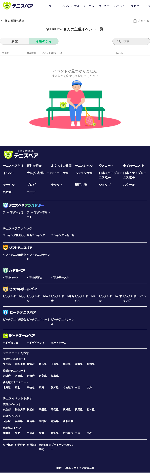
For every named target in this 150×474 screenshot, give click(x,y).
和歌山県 (68, 421)
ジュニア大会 (60, 173)
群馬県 (67, 364)
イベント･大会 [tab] (70, 6)
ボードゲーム (58, 342)
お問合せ (20, 444)
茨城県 (79, 364)
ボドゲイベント (36, 342)
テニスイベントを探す (17, 398)
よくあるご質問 (61, 165)
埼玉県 (43, 364)
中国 (77, 387)
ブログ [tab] (135, 6)
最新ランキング (36, 235)
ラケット (57, 184)
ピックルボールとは (14, 296)
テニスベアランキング (17, 228)
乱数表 (7, 192)
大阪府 (7, 375)
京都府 (31, 375)
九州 (89, 387)
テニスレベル (84, 165)
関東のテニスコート (14, 358)
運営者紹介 (34, 165)
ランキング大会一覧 (62, 235)
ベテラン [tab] (119, 6)
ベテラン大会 (84, 173)
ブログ (31, 184)
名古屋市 (68, 387)
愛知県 (55, 387)
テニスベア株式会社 (82, 468)
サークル (9, 184)
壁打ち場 (81, 184)
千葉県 (55, 364)
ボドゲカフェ (10, 342)
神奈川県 (20, 364)
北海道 (7, 387)
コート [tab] (52, 6)
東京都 (7, 364)
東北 (17, 387)
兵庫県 (19, 375)
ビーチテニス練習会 (14, 319)
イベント (9, 173)
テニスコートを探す (16, 353)
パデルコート (10, 277)
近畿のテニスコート (14, 370)
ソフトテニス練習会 (14, 254)
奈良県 (43, 375)
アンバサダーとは (13, 212)
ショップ (105, 184)
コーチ (31, 192)
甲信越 (31, 387)
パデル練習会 (34, 277)
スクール (129, 184)
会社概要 (8, 444)
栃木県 (91, 364)
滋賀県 (55, 375)
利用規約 (32, 444)
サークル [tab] (88, 6)
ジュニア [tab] (104, 6)
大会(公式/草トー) (39, 173)
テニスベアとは (13, 165)
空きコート (106, 165)
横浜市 (31, 364)
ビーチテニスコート (38, 319)
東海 (41, 387)
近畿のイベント (12, 416)
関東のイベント (12, 404)
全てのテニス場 (133, 165)
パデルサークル (60, 277)
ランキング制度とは (14, 235)
